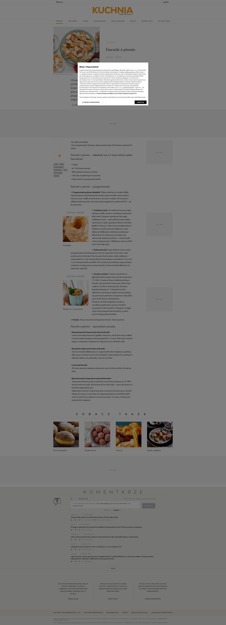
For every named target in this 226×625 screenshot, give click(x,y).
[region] (113, 83)
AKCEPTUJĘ (140, 102)
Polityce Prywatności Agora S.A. (127, 93)
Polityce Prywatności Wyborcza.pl (107, 93)
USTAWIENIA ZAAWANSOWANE (91, 102)
